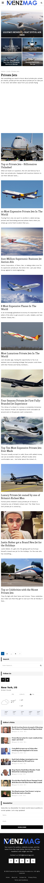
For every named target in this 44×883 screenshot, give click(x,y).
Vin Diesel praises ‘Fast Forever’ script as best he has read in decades (26, 792)
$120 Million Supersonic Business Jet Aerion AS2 (21, 260)
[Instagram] (22, 861)
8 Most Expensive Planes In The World (18, 307)
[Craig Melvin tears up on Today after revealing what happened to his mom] (6, 751)
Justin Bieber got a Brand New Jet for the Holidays (21, 544)
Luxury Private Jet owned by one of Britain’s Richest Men (20, 496)
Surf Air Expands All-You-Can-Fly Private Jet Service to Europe (11, 62)
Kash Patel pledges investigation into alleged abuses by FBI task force (25, 760)
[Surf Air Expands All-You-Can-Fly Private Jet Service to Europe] (11, 59)
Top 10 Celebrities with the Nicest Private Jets (19, 591)
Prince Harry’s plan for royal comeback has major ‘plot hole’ (27, 739)
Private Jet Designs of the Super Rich (32, 49)
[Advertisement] (22, 109)
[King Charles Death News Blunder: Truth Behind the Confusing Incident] (6, 772)
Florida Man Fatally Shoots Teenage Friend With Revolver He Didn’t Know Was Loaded (27, 781)
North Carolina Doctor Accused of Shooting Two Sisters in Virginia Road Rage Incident (27, 728)
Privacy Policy (32, 877)
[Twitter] (16, 861)
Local (8, 71)
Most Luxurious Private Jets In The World (20, 355)
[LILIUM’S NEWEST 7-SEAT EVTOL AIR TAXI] (22, 24)
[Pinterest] (27, 861)
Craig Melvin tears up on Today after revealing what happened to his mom (25, 749)
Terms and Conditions (21, 880)
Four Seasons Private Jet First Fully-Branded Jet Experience (21, 402)
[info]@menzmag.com (26, 855)
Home (3, 71)
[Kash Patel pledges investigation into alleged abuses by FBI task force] (6, 762)
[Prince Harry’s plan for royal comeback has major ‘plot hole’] (6, 740)
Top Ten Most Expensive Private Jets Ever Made (21, 449)
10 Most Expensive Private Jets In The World (21, 213)
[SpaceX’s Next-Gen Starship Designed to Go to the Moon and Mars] (11, 45)
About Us (14, 877)
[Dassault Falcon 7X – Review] (32, 59)
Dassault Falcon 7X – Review (32, 63)
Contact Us (22, 877)
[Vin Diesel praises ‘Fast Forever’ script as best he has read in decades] (6, 794)
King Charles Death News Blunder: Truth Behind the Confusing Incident (26, 771)
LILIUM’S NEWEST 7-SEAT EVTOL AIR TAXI (22, 33)
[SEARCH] (41, 665)
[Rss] (33, 861)
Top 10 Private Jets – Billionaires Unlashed (19, 165)
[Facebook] (11, 861)
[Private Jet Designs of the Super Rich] (32, 45)
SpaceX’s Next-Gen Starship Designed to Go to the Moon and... (11, 48)
